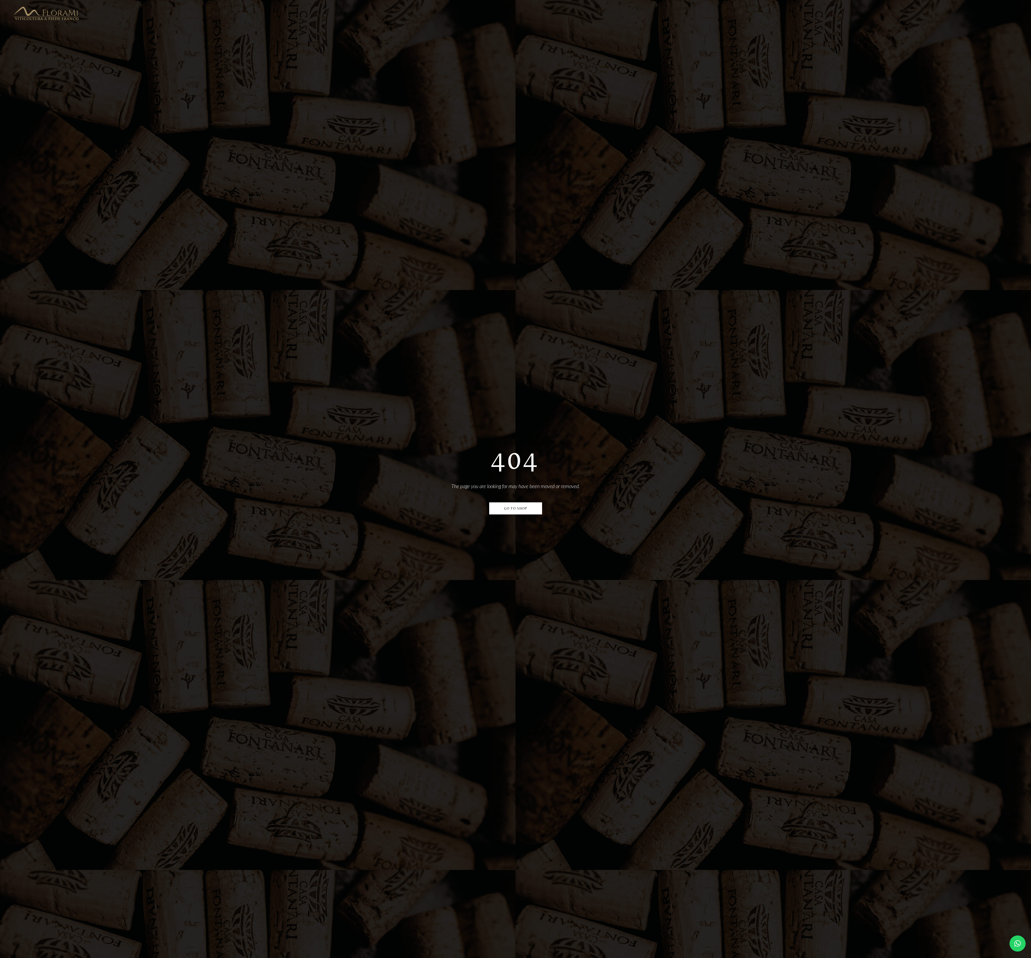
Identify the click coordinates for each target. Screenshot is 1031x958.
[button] (1018, 943)
